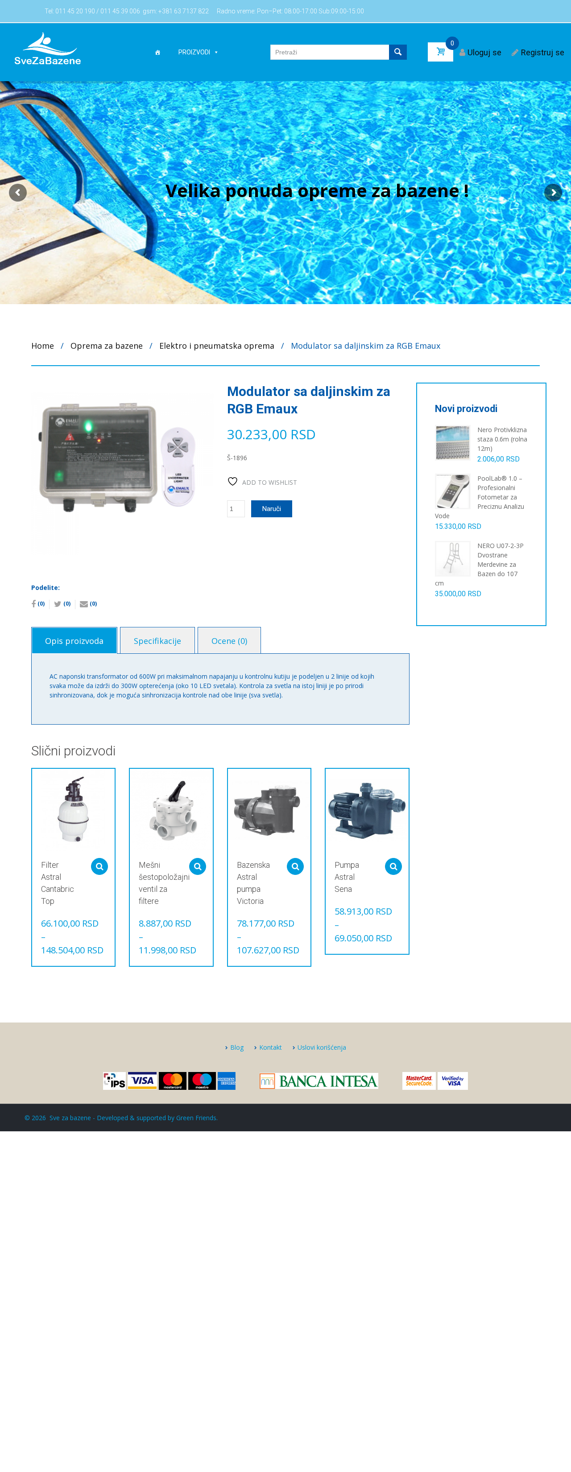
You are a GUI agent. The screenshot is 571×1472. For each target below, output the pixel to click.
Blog (237, 1047)
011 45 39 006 (120, 11)
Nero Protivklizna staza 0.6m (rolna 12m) (502, 439)
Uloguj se (484, 52)
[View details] (73, 810)
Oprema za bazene (106, 345)
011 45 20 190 (75, 11)
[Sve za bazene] (47, 47)
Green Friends (196, 1117)
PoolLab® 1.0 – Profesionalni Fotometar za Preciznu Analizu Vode (479, 497)
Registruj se (542, 52)
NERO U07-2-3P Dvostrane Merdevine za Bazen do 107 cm (479, 564)
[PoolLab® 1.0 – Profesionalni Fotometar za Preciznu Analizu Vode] (453, 491)
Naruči (271, 509)
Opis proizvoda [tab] (74, 640)
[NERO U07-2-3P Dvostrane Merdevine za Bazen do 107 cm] (453, 558)
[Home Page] (157, 52)
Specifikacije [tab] (157, 640)
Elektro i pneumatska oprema (216, 345)
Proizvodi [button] (194, 52)
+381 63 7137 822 (183, 11)
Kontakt (270, 1047)
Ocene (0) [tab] (229, 640)
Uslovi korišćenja (322, 1047)
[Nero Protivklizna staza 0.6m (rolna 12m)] (453, 442)
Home (42, 345)
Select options (99, 866)
